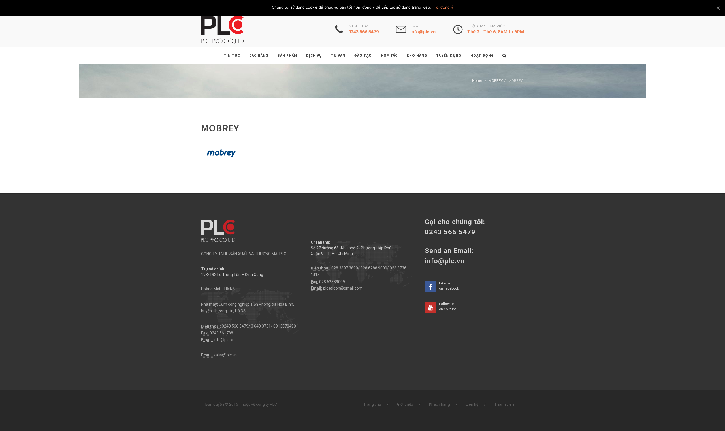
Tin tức (232, 55)
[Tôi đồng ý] (718, 8)
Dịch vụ (314, 55)
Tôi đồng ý (443, 7)
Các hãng (258, 55)
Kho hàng (417, 55)
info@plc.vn (224, 339)
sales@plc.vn (225, 355)
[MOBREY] (221, 152)
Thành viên (504, 404)
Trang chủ (372, 404)
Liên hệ (472, 404)
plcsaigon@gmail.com (342, 288)
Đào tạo (363, 55)
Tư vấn (338, 55)
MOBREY (496, 80)
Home (477, 80)
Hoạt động (482, 55)
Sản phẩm (287, 55)
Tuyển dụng (448, 55)
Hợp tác (389, 55)
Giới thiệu (405, 404)
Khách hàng (439, 404)
